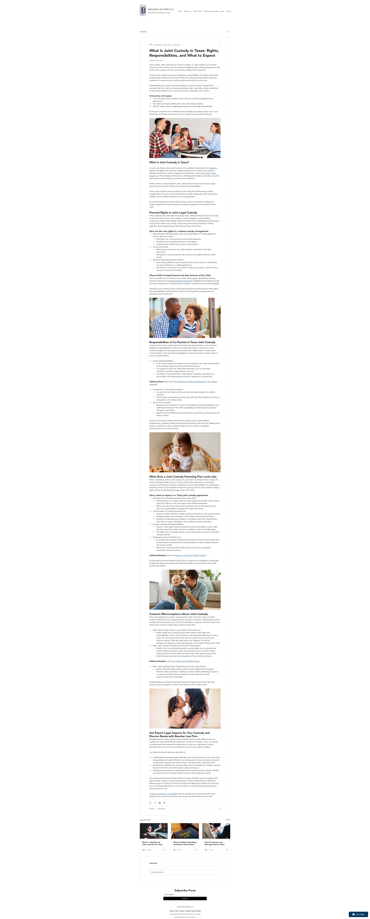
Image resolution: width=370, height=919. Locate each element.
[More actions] (219, 45)
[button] (228, 31)
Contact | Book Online (193, 911)
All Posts (143, 32)
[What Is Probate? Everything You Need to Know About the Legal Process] (185, 831)
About (182, 911)
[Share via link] (164, 803)
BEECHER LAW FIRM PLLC (161, 9)
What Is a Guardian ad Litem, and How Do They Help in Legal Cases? (152, 843)
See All (228, 819)
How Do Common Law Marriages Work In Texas (215, 843)
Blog (177, 911)
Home (172, 911)
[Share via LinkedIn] (160, 803)
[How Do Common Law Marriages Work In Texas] (216, 831)
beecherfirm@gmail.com (185, 907)
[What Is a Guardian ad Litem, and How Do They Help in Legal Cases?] (154, 831)
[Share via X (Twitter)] (155, 803)
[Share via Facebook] (150, 803)
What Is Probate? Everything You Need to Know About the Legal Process (184, 843)
